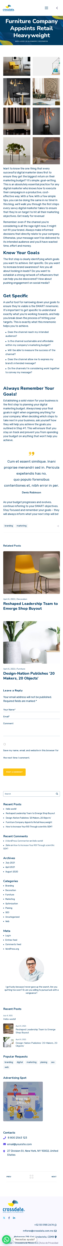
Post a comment (14, 772)
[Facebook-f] (9, 1218)
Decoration (43, 41)
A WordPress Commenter (17, 841)
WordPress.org (12, 949)
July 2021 (10, 863)
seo (53, 1062)
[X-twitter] (4, 1218)
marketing (22, 526)
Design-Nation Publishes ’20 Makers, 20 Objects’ (29, 676)
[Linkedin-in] (14, 1218)
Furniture (21, 668)
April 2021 (10, 867)
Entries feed (11, 940)
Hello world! (11, 809)
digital (20, 1062)
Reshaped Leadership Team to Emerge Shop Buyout (30, 606)
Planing (8, 908)
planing (43, 1062)
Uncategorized (12, 917)
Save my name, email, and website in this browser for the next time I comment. (30, 754)
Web (7, 921)
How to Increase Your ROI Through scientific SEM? (29, 826)
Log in (8, 935)
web (7, 1067)
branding (9, 526)
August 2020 (11, 871)
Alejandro (32, 41)
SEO (7, 912)
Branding (9, 886)
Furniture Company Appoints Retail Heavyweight (29, 822)
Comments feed (13, 944)
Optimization (11, 903)
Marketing (10, 899)
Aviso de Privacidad (49, 1243)
